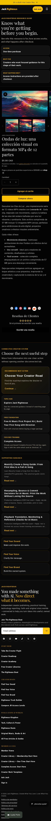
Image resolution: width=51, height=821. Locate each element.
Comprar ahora (25, 198)
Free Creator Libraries (11, 667)
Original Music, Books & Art (13, 733)
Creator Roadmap (8, 656)
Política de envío (7, 809)
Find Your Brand (8, 695)
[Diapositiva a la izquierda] (2, 126)
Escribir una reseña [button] (26, 330)
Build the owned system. (15, 569)
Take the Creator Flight (11, 651)
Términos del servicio (9, 806)
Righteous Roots (8, 728)
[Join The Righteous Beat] (46, 631)
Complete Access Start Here (13, 767)
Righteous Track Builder (11, 700)
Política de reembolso (9, 799)
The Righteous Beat (9, 672)
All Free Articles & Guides (12, 739)
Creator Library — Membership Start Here (19, 756)
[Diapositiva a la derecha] (48, 126)
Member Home (7, 751)
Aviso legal (5, 817)
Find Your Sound (8, 684)
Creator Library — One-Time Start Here (18, 761)
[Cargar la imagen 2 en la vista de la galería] (25, 125)
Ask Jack (37, 9)
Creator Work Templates (11, 772)
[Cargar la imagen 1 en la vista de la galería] (12, 125)
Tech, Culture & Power (11, 723)
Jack (9, 9)
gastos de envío (24, 164)
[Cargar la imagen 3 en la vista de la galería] (39, 125)
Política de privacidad (9, 803)
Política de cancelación (10, 815)
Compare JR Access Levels (13, 705)
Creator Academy (8, 661)
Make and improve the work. (16, 543)
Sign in (4, 783)
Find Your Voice (8, 689)
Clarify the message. (13, 556)
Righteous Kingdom (9, 717)
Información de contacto (10, 812)
